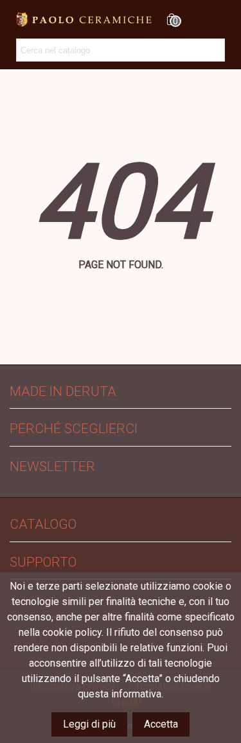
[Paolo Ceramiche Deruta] (84, 19)
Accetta (161, 724)
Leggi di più (89, 724)
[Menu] (219, 19)
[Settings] (195, 19)
